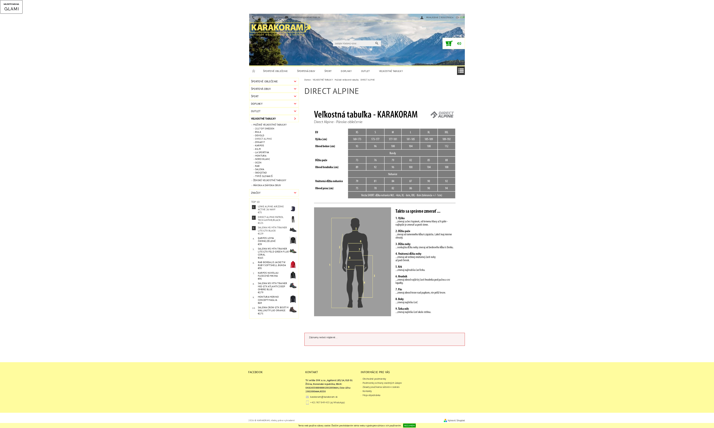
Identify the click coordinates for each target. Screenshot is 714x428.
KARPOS (259, 145)
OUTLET (365, 71)
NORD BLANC (262, 159)
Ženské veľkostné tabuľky (269, 180)
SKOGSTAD (261, 172)
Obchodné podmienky (374, 378)
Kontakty (367, 391)
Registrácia (447, 17)
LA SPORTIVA (262, 152)
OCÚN (258, 162)
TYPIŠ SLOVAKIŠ (264, 176)
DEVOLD (259, 135)
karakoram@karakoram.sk (323, 396)
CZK (458, 17)
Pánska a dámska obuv (267, 185)
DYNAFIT (260, 142)
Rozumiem (409, 425)
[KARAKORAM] (280, 27)
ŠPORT (328, 71)
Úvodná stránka (253, 71)
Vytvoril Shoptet (456, 420)
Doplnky (346, 71)
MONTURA (260, 155)
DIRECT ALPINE (263, 138)
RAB (257, 166)
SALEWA (259, 169)
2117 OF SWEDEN (264, 128)
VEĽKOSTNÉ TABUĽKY (391, 71)
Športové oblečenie (275, 71)
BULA (258, 132)
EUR (462, 17)
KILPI (258, 149)
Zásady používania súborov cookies (381, 387)
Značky (256, 192)
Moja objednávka (371, 395)
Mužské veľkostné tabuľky (270, 124)
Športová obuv (306, 71)
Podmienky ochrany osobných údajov (382, 382)
